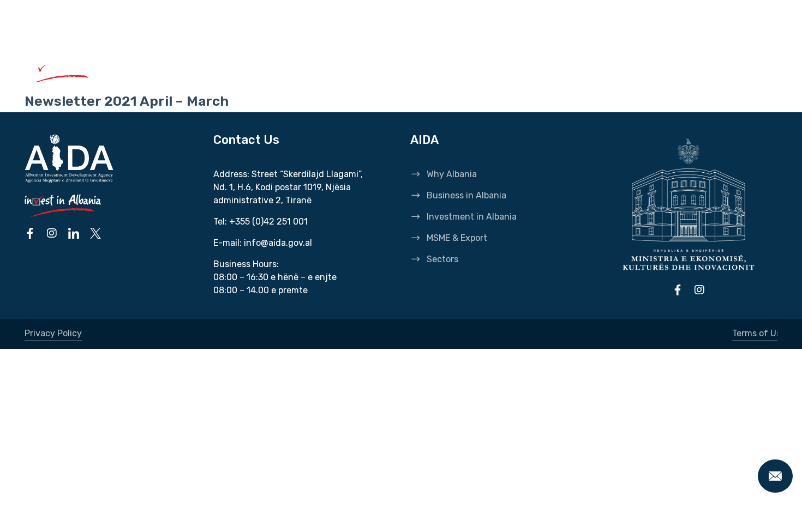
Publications (355, 27)
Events (416, 27)
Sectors (594, 69)
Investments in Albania (399, 69)
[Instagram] (712, 69)
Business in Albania (270, 69)
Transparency (480, 27)
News (298, 27)
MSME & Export (516, 69)
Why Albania (170, 69)
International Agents (222, 27)
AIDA (147, 27)
